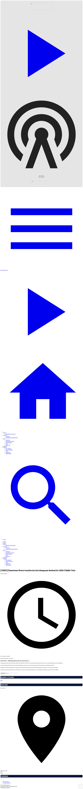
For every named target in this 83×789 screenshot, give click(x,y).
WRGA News (8, 453)
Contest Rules (9, 442)
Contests (8, 436)
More (2, 680)
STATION (5, 435)
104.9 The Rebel (9, 449)
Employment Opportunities (12, 437)
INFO (4, 438)
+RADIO (4, 447)
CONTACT (5, 446)
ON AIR (4, 432)
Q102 (7, 451)
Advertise (8, 440)
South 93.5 (8, 452)
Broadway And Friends (10, 434)
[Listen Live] (41, 52)
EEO (7, 443)
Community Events (10, 441)
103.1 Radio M (8, 448)
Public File (8, 445)
